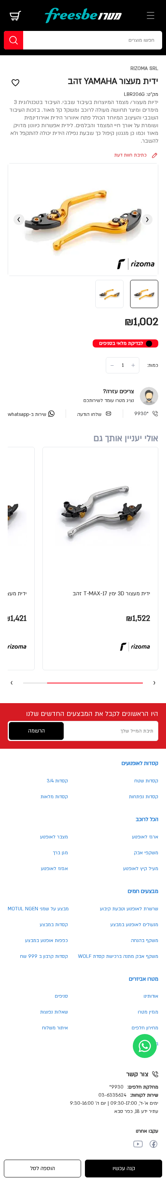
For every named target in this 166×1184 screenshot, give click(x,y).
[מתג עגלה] (15, 15)
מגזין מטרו (148, 1012)
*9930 (141, 414)
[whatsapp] (145, 1046)
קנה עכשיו (123, 1168)
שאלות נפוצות (54, 1012)
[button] (100, 558)
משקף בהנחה (144, 940)
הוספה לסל (42, 1168)
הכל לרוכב (147, 819)
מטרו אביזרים (143, 979)
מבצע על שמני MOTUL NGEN (38, 909)
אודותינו (151, 996)
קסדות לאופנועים (140, 763)
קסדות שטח (146, 781)
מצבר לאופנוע (54, 837)
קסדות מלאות (54, 797)
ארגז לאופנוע (145, 837)
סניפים (61, 996)
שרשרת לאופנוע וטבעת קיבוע (129, 909)
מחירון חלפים (145, 1028)
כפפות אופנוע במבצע (46, 940)
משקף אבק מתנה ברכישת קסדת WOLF (118, 956)
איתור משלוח (55, 1028)
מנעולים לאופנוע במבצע (134, 925)
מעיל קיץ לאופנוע (140, 868)
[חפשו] (13, 40)
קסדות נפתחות (143, 797)
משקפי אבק (146, 853)
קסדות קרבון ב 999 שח (44, 956)
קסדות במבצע (54, 925)
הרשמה (36, 730)
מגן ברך (60, 853)
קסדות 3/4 (57, 781)
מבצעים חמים (143, 891)
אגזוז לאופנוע (54, 868)
